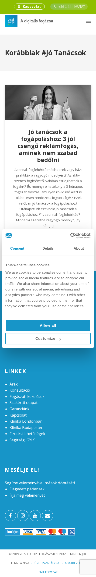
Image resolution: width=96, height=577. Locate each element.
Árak (14, 384)
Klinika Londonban (26, 421)
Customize (45, 338)
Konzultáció (20, 390)
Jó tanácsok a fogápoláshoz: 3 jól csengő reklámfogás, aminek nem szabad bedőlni (48, 146)
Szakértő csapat (24, 402)
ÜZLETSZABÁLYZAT (46, 563)
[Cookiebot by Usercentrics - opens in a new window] (70, 236)
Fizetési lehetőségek (27, 433)
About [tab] (79, 248)
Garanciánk (19, 408)
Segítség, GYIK (22, 439)
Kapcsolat (32, 6)
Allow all (48, 325)
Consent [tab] (17, 248)
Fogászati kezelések (27, 396)
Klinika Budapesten (26, 427)
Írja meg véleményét (27, 495)
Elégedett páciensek (27, 489)
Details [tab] (48, 248)
